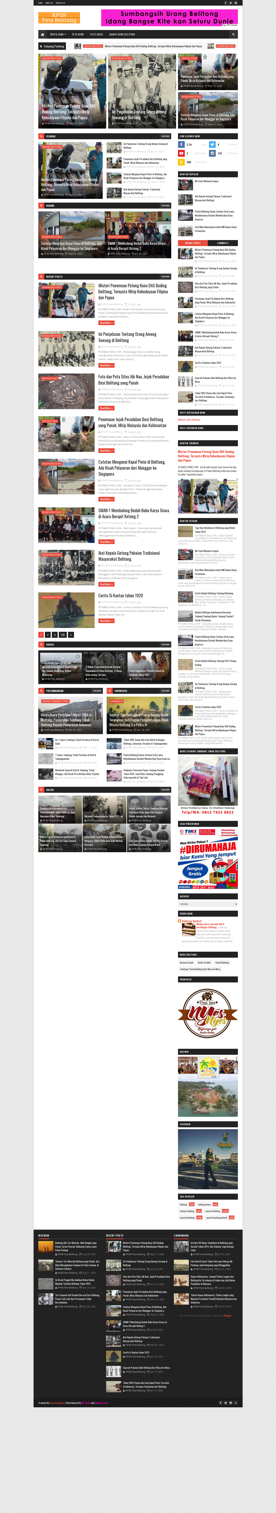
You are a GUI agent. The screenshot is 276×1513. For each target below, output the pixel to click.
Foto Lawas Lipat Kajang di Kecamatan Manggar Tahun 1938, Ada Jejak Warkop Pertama (103, 841)
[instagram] (236, 3)
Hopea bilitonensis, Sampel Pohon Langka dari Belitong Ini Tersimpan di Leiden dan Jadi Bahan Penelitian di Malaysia (213, 1280)
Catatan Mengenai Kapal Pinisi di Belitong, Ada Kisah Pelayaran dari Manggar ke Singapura (208, 117)
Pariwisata (121, 691)
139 (63, 635)
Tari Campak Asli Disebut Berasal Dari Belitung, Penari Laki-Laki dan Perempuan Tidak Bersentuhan (77, 1298)
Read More (105, 323)
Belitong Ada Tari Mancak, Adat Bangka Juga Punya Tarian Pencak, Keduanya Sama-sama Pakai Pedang (76, 1246)
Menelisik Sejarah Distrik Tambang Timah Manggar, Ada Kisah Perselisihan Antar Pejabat (77, 772)
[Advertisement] (138, 1433)
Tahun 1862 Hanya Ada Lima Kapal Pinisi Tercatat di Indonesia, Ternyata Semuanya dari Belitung (214, 396)
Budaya (50, 205)
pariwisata (117, 701)
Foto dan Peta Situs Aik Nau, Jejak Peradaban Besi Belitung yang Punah (133, 379)
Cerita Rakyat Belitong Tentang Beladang (214, 593)
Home (40, 2)
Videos (50, 644)
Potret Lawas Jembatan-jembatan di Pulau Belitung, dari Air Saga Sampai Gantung (58, 841)
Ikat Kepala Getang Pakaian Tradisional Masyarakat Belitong (142, 191)
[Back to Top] (236, 1403)
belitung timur (204, 1204)
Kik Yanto (85, 1403)
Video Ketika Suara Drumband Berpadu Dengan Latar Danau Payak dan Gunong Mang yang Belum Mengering (59, 669)
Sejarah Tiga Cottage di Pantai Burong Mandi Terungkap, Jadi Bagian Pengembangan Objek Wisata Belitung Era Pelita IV (138, 719)
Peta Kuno (78, 34)
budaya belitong (164, 46)
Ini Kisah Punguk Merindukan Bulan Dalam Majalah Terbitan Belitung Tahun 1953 (74, 1281)
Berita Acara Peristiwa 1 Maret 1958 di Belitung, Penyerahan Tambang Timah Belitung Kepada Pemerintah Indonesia (66, 719)
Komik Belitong (222, 962)
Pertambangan (54, 691)
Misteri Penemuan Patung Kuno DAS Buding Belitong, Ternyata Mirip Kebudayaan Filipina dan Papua (92, 46)
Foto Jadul (96, 34)
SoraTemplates (57, 1403)
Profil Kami (57, 34)
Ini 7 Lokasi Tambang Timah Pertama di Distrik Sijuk (77, 741)
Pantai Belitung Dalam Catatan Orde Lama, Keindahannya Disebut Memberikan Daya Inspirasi (147, 757)
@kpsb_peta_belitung (189, 419)
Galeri (50, 790)
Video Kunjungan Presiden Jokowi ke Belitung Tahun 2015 (146, 673)
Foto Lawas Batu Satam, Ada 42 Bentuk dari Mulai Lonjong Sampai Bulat (148, 843)
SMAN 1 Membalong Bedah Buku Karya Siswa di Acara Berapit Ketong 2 (70, 246)
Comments (222, 243)
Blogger (227, 1315)
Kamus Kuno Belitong (122, 34)
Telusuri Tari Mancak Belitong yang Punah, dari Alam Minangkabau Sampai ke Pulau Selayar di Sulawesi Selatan (77, 1264)
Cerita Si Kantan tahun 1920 (120, 595)
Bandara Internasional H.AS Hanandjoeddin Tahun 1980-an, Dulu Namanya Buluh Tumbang (57, 812)
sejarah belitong (51, 58)
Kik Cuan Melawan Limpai (206, 181)
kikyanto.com (101, 1403)
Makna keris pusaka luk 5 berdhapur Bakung (210, 925)
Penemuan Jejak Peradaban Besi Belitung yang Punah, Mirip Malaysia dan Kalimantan (207, 78)
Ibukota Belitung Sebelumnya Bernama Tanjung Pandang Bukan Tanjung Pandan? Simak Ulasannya (214, 616)
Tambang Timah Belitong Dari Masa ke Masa (200, 969)
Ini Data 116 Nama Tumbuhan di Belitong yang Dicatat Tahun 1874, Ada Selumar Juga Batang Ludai (212, 1246)
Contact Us (60, 2)
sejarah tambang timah (55, 701)
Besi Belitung (189, 58)
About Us (49, 2)
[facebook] (226, 3)
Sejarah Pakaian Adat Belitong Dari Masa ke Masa (215, 379)
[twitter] (231, 3)
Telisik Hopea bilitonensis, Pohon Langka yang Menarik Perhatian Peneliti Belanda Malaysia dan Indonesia (214, 1298)
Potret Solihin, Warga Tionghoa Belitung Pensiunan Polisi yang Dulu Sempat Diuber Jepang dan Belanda (148, 812)
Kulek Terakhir (204, 962)
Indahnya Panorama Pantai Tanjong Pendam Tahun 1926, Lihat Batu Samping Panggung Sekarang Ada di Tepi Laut (144, 773)
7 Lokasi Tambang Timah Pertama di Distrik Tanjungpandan (75, 757)
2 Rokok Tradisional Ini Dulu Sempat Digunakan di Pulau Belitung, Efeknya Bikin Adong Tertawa (104, 671)
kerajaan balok (186, 962)
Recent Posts (54, 276)
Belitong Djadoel (191, 921)
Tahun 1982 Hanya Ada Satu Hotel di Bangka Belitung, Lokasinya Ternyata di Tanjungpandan (145, 741)
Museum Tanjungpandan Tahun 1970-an (103, 816)
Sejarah (50, 136)
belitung (183, 1204)
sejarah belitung (187, 1217)
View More (165, 136)
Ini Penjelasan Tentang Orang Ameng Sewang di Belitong (203, 46)
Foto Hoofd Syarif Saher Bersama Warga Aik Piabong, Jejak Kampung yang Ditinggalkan (211, 1263)
